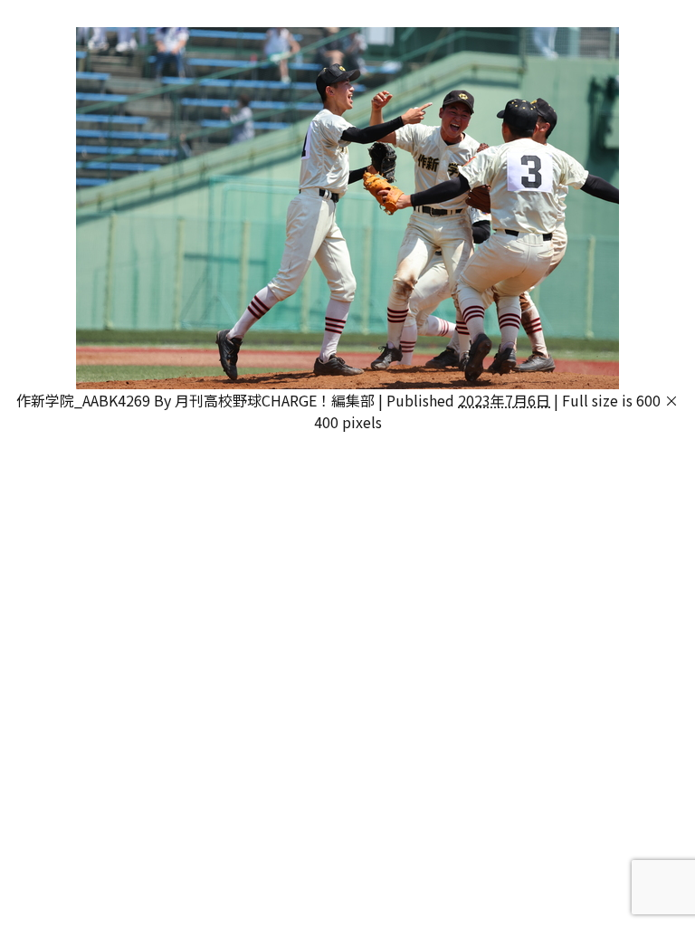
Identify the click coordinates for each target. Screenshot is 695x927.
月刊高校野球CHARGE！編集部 (275, 400)
